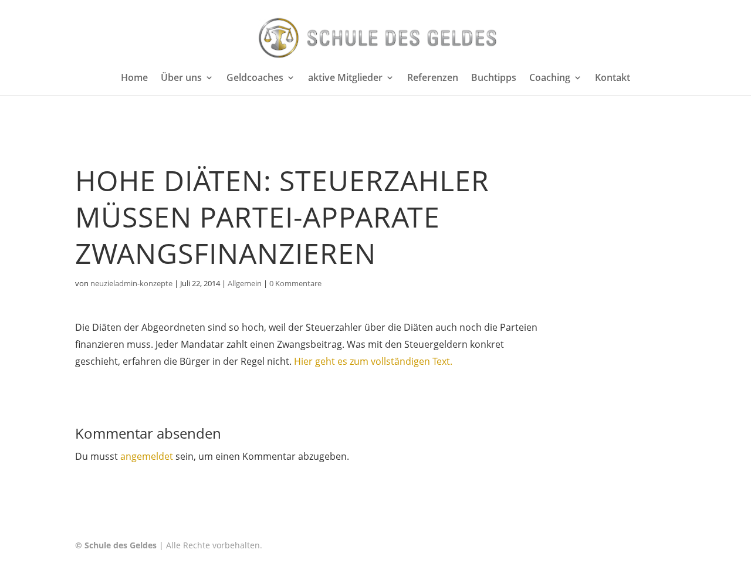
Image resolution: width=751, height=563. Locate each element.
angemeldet (146, 456)
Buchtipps (493, 78)
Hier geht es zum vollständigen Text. (373, 361)
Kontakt (612, 78)
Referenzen (432, 78)
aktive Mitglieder (345, 78)
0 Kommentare (295, 283)
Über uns (181, 78)
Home (134, 78)
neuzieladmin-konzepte (131, 283)
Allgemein (245, 283)
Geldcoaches (254, 78)
